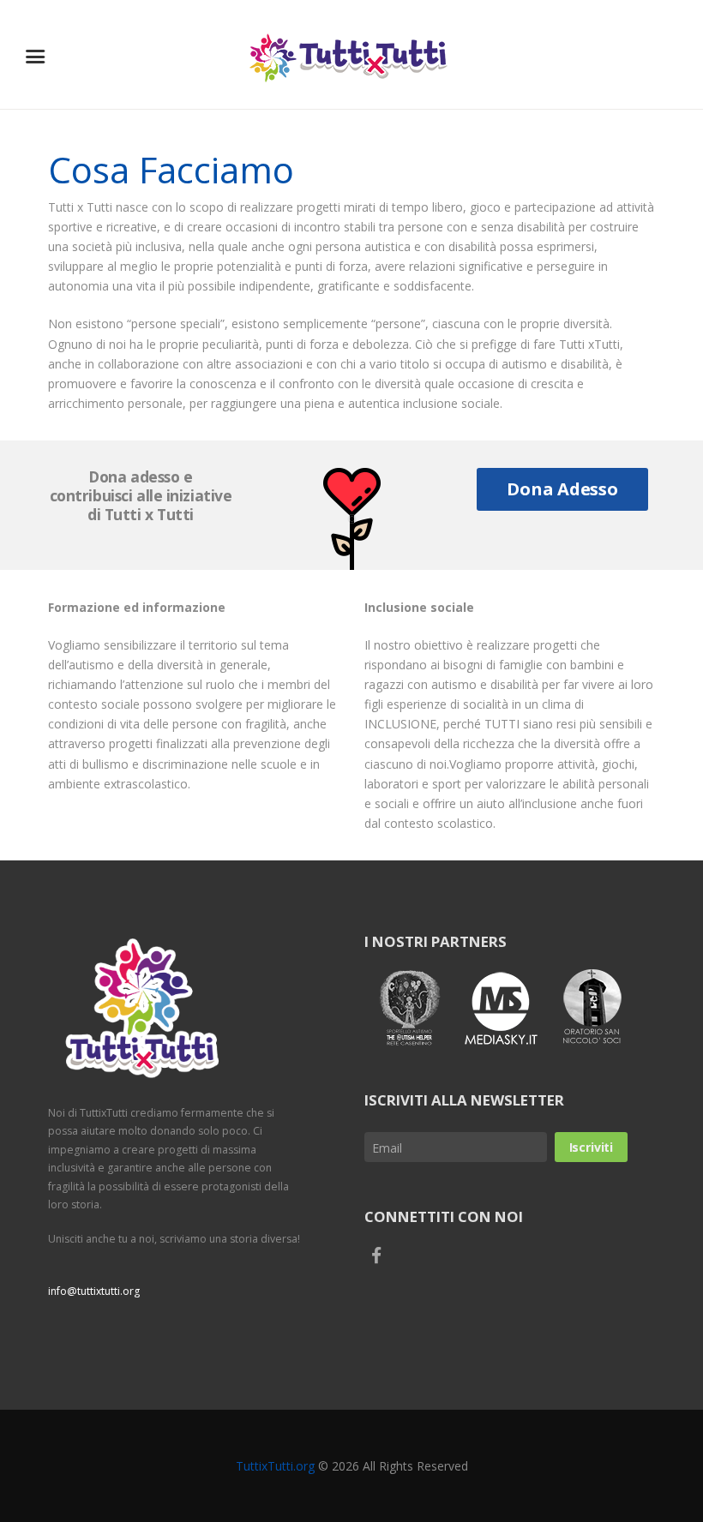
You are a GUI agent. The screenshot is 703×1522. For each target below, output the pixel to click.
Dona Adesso (562, 488)
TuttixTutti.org (275, 1466)
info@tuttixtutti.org (94, 1291)
